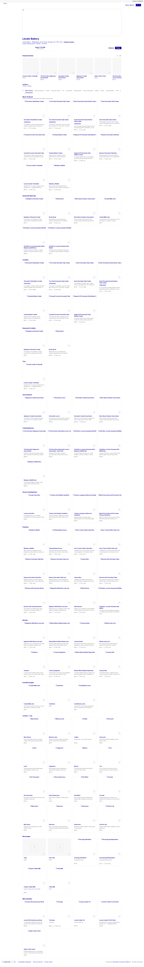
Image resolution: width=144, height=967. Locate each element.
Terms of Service (38, 962)
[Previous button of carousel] (117, 56)
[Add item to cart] (37, 72)
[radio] (111, 48)
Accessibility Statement (24, 962)
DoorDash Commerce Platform (122, 962)
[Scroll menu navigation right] (120, 90)
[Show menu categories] (23, 90)
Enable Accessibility (138, 1)
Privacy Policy (48, 962)
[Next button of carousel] (120, 56)
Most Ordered (29, 90)
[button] (30, 68)
